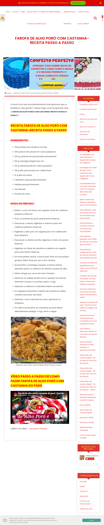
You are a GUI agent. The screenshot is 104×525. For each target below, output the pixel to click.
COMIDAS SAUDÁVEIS (88, 109)
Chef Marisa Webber (38, 428)
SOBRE (82, 486)
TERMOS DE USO (86, 509)
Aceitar (91, 520)
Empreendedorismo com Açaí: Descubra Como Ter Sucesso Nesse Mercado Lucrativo (88, 189)
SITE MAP (83, 481)
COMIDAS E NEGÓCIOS (89, 104)
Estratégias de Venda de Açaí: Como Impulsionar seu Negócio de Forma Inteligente (88, 173)
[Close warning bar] (100, 3)
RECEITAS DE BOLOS (87, 127)
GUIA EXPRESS (85, 405)
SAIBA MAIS (77, 3)
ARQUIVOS (84, 496)
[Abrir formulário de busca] (95, 18)
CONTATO (84, 491)
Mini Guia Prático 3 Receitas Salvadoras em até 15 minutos (88, 397)
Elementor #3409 (87, 422)
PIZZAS (82, 114)
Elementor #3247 (87, 417)
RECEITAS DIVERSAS (87, 139)
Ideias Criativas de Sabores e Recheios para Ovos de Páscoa (88, 202)
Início (9, 93)
